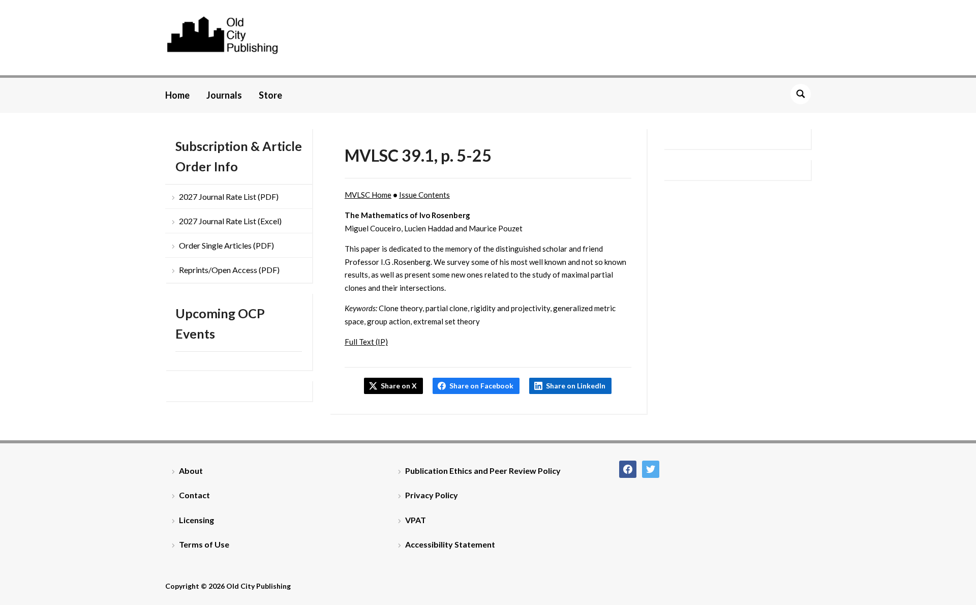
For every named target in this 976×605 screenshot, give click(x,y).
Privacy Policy (431, 495)
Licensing (196, 520)
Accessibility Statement (450, 544)
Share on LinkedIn (575, 385)
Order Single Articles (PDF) (226, 245)
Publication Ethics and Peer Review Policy (483, 470)
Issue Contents (424, 194)
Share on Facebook (481, 385)
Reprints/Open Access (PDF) (229, 270)
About (191, 470)
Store (270, 95)
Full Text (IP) (366, 341)
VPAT (415, 520)
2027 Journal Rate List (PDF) (229, 196)
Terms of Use (204, 544)
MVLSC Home (368, 194)
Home (177, 95)
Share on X (399, 385)
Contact (194, 495)
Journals (224, 95)
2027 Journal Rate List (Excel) (230, 221)
